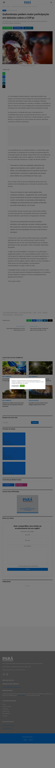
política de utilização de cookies (20, 383)
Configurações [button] (15, 385)
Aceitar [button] (22, 385)
